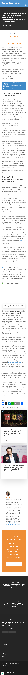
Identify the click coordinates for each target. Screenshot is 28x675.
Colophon (4, 644)
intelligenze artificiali (14, 362)
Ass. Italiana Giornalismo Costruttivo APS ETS (15, 667)
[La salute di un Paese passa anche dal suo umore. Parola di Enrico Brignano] (14, 454)
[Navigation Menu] (26, 2)
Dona (3, 653)
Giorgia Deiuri (13, 317)
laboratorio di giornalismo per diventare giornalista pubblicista (13, 524)
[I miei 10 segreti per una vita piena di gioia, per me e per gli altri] (14, 418)
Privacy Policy (5, 631)
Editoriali (4, 643)
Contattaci (4, 652)
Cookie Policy (12, 631)
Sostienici (14, 564)
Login (25, 5)
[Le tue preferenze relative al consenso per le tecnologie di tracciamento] (2, 673)
